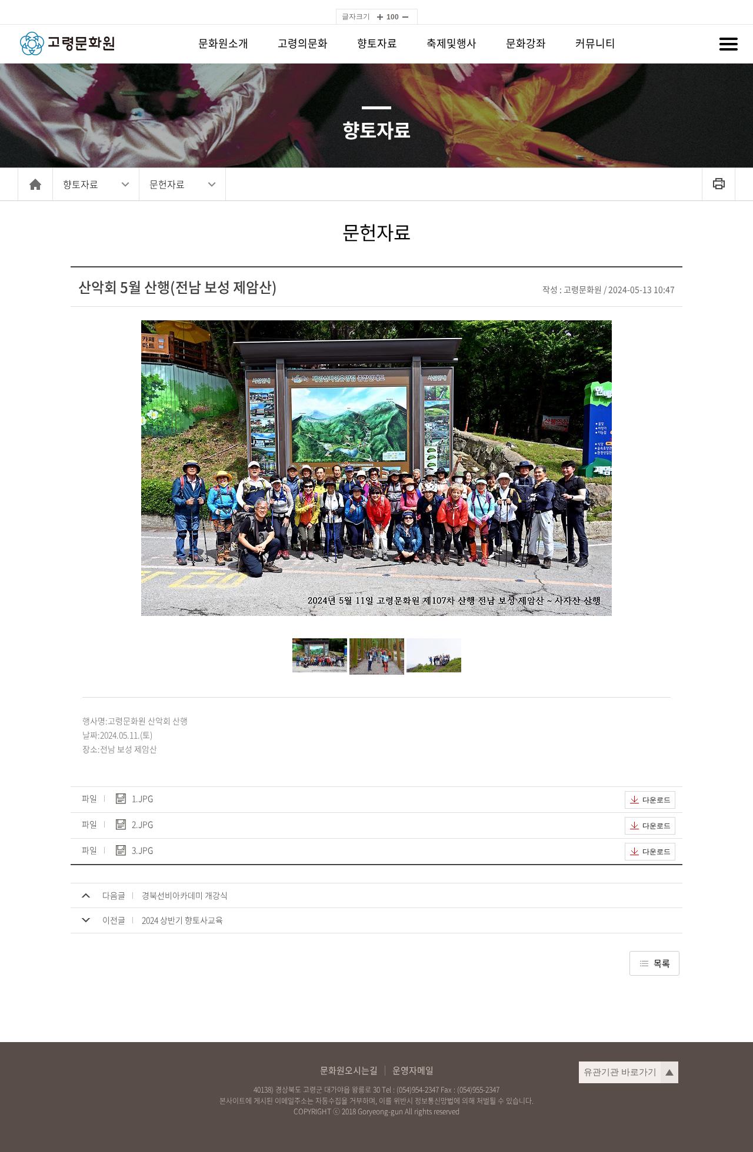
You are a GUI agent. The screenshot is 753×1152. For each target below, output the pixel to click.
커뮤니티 (595, 43)
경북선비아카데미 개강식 (185, 895)
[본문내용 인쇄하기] (718, 184)
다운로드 (656, 800)
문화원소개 (223, 43)
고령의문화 (303, 43)
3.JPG (142, 851)
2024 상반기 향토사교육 (182, 920)
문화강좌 (526, 43)
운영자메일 (413, 1071)
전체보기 (728, 44)
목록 (662, 963)
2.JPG (142, 825)
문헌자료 (167, 184)
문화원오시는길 (349, 1071)
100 (393, 17)
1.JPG (142, 799)
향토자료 (377, 43)
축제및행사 (452, 43)
